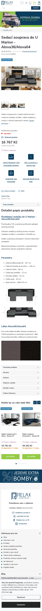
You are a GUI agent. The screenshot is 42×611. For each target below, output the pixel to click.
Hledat (36, 8)
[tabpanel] (10, 433)
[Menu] (39, 3)
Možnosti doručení (11, 137)
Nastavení (21, 597)
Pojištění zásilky (8, 567)
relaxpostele (23, 524)
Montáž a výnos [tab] (8, 388)
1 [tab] (16, 463)
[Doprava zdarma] (10, 419)
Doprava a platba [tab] (9, 383)
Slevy (5, 537)
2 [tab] (18, 463)
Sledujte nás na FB (22, 520)
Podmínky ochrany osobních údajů (15, 558)
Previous (35, 402)
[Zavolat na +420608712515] (26, 3)
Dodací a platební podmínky (12, 546)
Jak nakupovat (8, 561)
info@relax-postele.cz (22, 513)
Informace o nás (8, 540)
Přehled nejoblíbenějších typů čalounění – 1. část (17, 578)
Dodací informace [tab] (9, 393)
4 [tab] (22, 463)
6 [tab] (25, 463)
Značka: (5, 196)
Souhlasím (21, 605)
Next (39, 402)
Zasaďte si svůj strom (10, 564)
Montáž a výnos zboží (10, 552)
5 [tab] (23, 463)
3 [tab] (20, 463)
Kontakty (6, 543)
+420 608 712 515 (22, 516)
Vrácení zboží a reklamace (12, 555)
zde (10, 592)
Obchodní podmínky (10, 549)
